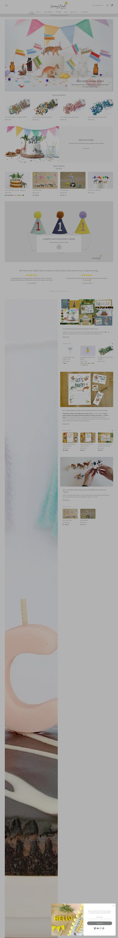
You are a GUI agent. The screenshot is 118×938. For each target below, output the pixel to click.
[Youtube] (98, 928)
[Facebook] (95, 928)
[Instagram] (100, 928)
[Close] (113, 905)
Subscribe (100, 923)
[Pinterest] (103, 928)
